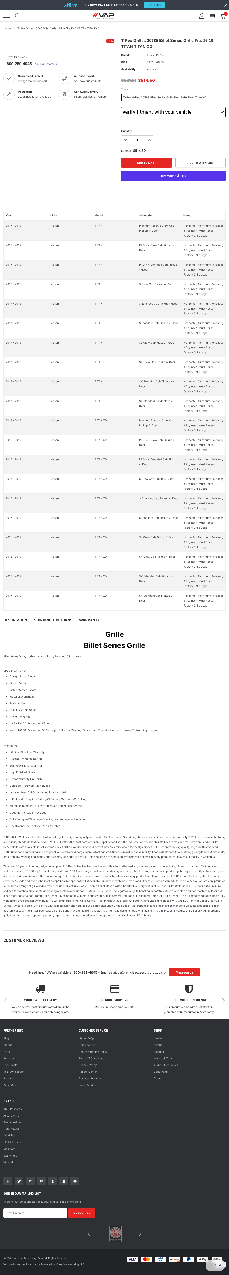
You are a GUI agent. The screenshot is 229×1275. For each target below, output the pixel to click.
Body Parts (161, 1071)
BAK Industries (12, 1122)
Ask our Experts (45, 64)
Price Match (11, 1085)
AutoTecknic (11, 1115)
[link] (7, 1181)
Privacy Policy (88, 1065)
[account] (202, 15)
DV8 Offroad (11, 1129)
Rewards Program (90, 1078)
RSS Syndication (13, 1071)
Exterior (158, 1045)
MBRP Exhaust (12, 1142)
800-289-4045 (19, 64)
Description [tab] (15, 620)
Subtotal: (126, 150)
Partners (8, 1078)
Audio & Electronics (166, 1065)
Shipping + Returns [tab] (53, 620)
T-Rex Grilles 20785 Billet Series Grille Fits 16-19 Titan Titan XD (164, 97)
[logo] (103, 15)
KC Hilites (9, 1135)
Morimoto (9, 1149)
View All (8, 1162)
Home (7, 28)
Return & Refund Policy (93, 1051)
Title (124, 89)
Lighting (159, 1051)
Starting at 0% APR (123, 5)
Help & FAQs (86, 1038)
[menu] (6, 16)
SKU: (124, 62)
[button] (212, 16)
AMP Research (12, 1109)
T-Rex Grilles (154, 55)
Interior (158, 1038)
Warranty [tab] (89, 620)
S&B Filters (10, 1155)
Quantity (126, 131)
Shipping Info (87, 1045)
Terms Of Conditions (91, 1058)
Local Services (88, 1085)
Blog (6, 1038)
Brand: (125, 55)
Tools (157, 1078)
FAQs (6, 1051)
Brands (7, 1045)
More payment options (173, 186)
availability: (128, 69)
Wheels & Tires (163, 1058)
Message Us (184, 972)
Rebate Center (88, 1071)
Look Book (10, 1065)
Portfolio (8, 1058)
